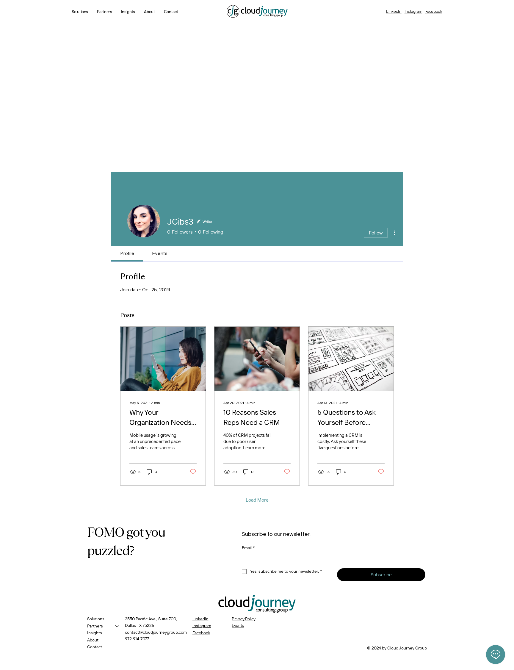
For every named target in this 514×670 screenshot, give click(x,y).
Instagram (413, 11)
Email (248, 547)
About (92, 640)
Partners (95, 626)
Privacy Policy (243, 619)
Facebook (433, 11)
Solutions (95, 619)
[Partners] (117, 626)
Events (238, 625)
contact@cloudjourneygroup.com (156, 632)
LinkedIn (393, 11)
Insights (94, 632)
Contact (94, 646)
